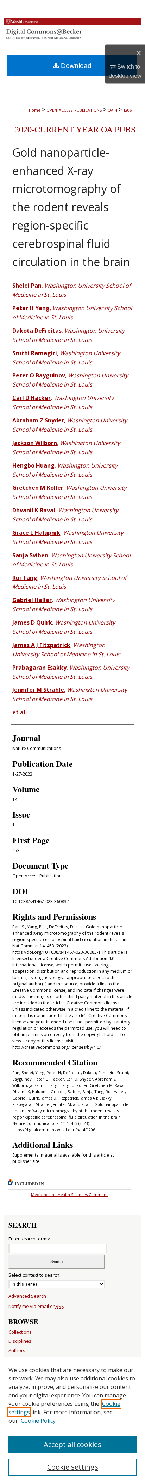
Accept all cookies (72, 1444)
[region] (72, 1420)
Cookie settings (72, 1467)
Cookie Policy (38, 1420)
